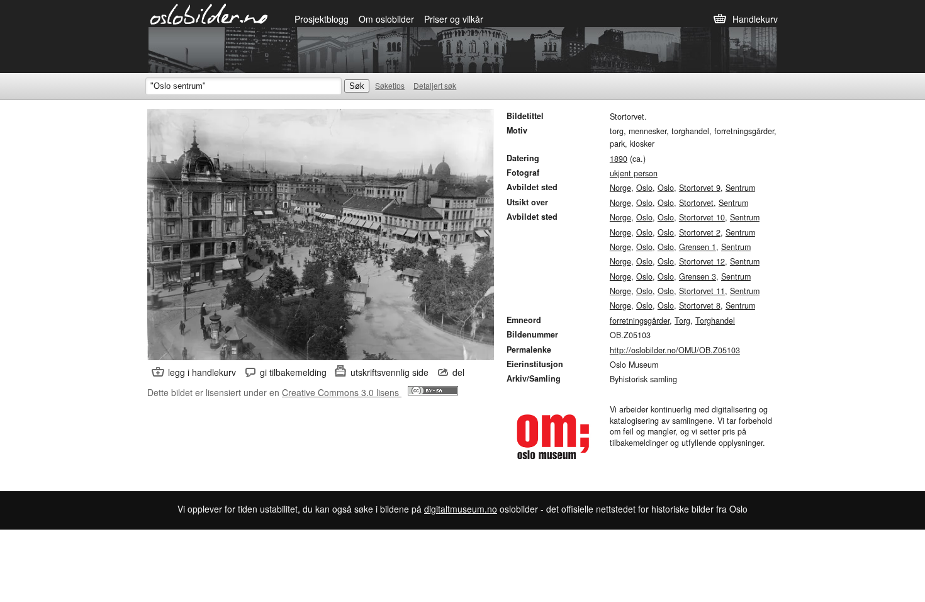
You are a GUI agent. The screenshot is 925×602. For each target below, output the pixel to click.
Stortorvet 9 (699, 187)
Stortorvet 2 (699, 232)
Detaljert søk (434, 85)
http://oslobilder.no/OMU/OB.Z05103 (675, 350)
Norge (620, 187)
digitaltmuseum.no (460, 509)
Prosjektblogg (321, 19)
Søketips (390, 85)
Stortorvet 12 (702, 261)
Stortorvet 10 (702, 217)
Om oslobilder (386, 19)
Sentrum (740, 187)
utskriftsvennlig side (389, 372)
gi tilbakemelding (293, 372)
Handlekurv (755, 19)
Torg (682, 320)
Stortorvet (696, 202)
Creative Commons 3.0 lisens (341, 392)
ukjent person (634, 173)
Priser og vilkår (453, 19)
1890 (618, 158)
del (458, 372)
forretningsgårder (640, 320)
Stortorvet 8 (699, 305)
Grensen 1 (697, 247)
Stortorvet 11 (702, 291)
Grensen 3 (697, 276)
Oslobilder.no (209, 13)
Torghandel (715, 320)
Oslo (644, 187)
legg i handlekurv (202, 372)
